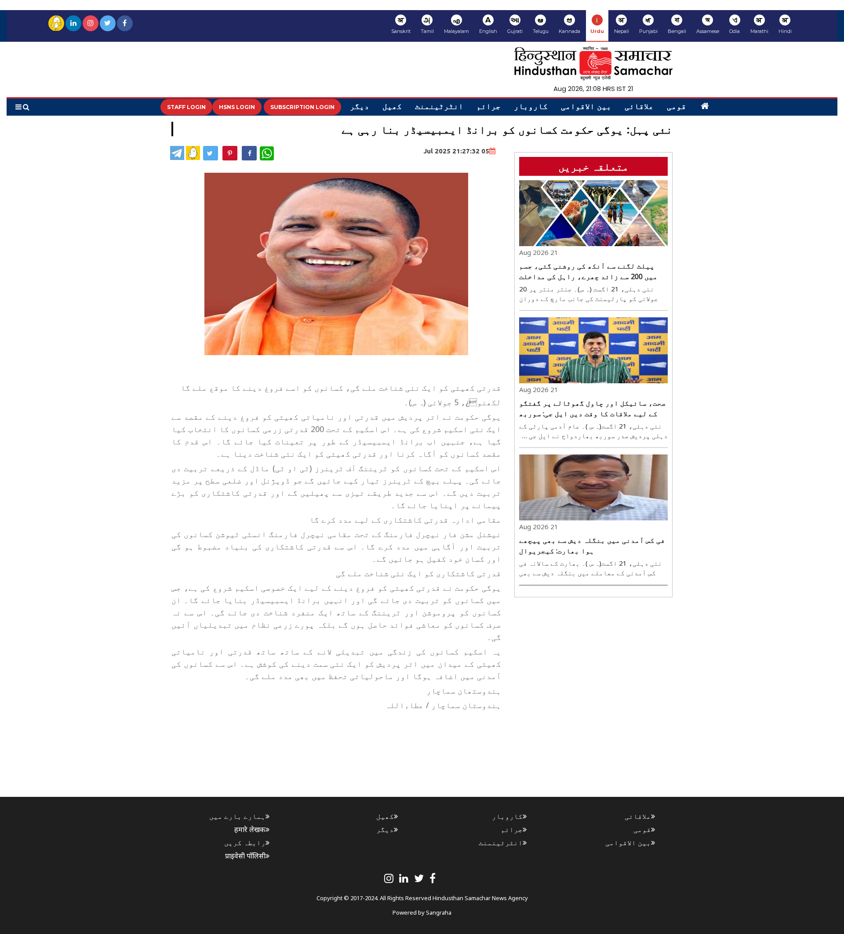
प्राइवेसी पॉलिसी (245, 856)
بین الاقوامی (586, 107)
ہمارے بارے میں (237, 816)
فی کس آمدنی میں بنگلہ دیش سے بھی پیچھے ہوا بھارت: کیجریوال (592, 545)
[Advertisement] (341, 733)
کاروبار (531, 107)
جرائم (489, 107)
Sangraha (438, 912)
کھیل (392, 107)
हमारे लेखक (250, 829)
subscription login (302, 107)
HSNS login (237, 107)
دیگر (359, 107)
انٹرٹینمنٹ (439, 107)
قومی (676, 107)
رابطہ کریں (245, 842)
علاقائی (639, 107)
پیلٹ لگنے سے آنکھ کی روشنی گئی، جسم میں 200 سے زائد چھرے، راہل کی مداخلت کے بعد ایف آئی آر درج (588, 271)
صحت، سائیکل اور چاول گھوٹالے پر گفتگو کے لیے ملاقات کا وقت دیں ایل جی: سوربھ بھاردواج (592, 408)
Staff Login (186, 107)
